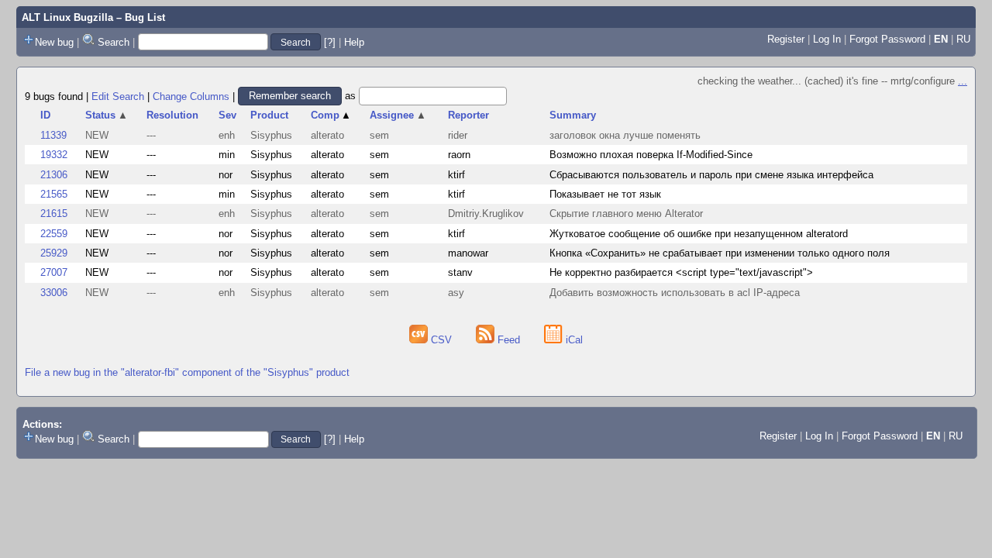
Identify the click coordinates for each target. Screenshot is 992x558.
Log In (827, 39)
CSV (441, 340)
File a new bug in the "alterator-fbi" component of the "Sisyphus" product (187, 372)
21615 (53, 213)
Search (113, 42)
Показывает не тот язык (605, 194)
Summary (572, 115)
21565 (53, 194)
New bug (54, 42)
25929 (53, 253)
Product (269, 115)
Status (106, 115)
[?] (330, 42)
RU (963, 39)
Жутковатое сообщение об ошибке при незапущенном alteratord (698, 233)
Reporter (468, 115)
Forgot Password (887, 39)
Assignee (398, 115)
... (962, 81)
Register (785, 39)
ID (45, 115)
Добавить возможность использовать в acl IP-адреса (674, 292)
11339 (53, 135)
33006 (53, 292)
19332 (53, 154)
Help (354, 42)
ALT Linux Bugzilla (67, 17)
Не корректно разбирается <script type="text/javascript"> (681, 272)
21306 (53, 175)
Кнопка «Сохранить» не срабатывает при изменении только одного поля (719, 253)
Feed (508, 340)
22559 (53, 233)
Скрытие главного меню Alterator (626, 213)
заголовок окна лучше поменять (625, 135)
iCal (573, 340)
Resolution (172, 115)
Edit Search (117, 96)
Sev (227, 115)
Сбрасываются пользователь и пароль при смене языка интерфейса (711, 175)
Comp (331, 115)
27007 (53, 272)
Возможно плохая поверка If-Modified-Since (651, 154)
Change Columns (191, 96)
